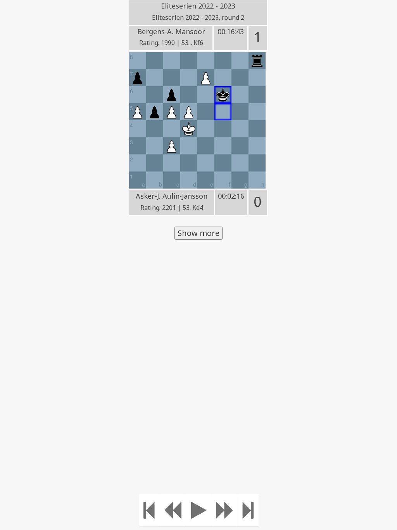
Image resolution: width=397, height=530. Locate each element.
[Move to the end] (248, 510)
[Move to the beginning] (149, 510)
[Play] (199, 510)
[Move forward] (224, 510)
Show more (198, 233)
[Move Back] (172, 510)
